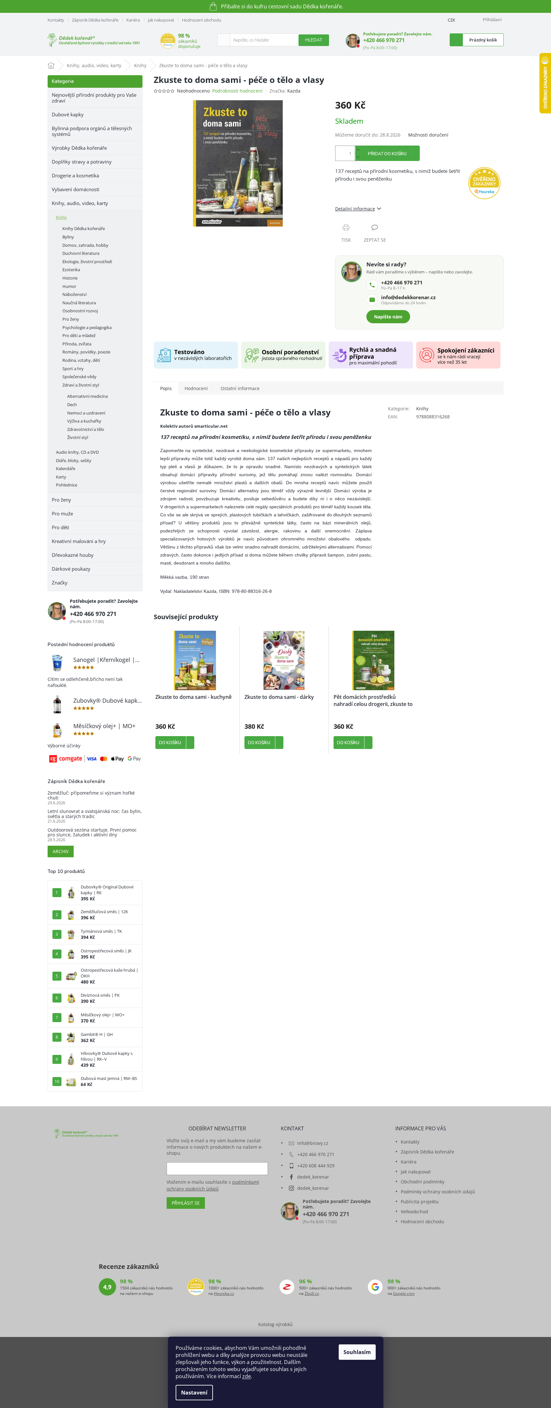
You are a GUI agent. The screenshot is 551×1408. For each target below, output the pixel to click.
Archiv (61, 851)
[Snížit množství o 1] (358, 157)
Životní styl (77, 437)
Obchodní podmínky (423, 1182)
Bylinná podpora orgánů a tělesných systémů (92, 131)
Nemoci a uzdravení (86, 413)
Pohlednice (66, 485)
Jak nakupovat (161, 20)
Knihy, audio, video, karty (80, 203)
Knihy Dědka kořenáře (83, 228)
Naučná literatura (79, 303)
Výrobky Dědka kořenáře (79, 148)
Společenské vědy (79, 376)
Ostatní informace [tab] (240, 388)
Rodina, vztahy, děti (81, 360)
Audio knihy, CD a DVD (77, 452)
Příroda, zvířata (76, 344)
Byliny (68, 237)
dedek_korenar (313, 1177)
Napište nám (388, 317)
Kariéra (133, 20)
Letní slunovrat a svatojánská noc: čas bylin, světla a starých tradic (95, 814)
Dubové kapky (68, 114)
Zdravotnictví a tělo (85, 429)
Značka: (285, 91)
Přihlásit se (186, 1203)
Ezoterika (71, 269)
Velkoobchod (414, 1211)
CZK (451, 20)
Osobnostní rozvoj (80, 311)
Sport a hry (73, 368)
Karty (61, 477)
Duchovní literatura (80, 253)
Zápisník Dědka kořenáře (95, 20)
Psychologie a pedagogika (87, 327)
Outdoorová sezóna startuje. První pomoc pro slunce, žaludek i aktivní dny (92, 832)
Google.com (404, 1293)
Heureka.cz (224, 1293)
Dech (72, 404)
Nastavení (194, 1392)
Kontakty (56, 20)
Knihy (61, 217)
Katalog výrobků (275, 1324)
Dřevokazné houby (73, 555)
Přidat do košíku (387, 154)
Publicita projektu (420, 1202)
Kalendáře (65, 468)
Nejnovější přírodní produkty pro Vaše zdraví (94, 98)
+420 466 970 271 (384, 40)
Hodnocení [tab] (196, 388)
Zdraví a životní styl (80, 385)
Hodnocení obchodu (201, 20)
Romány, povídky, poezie (86, 352)
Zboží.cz (312, 1293)
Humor (69, 286)
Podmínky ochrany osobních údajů (438, 1192)
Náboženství (74, 294)
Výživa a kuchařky (84, 421)
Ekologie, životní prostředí (87, 261)
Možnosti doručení (428, 135)
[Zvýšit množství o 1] (358, 149)
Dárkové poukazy (71, 569)
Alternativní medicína (87, 396)
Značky (60, 582)
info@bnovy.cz (312, 1143)
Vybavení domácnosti (75, 189)
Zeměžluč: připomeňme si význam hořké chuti (91, 795)
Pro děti (60, 527)
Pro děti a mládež (79, 335)
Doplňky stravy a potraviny (82, 161)
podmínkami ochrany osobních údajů (213, 1185)
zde (246, 1376)
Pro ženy (70, 319)
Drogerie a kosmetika (75, 175)
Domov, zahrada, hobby (85, 245)
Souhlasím (357, 1352)
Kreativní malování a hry (79, 541)
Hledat (313, 40)
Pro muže (62, 513)
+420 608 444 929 (316, 1166)
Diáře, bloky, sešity (73, 460)
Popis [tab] (166, 388)
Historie (70, 278)
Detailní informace (355, 209)
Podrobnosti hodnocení (237, 91)
